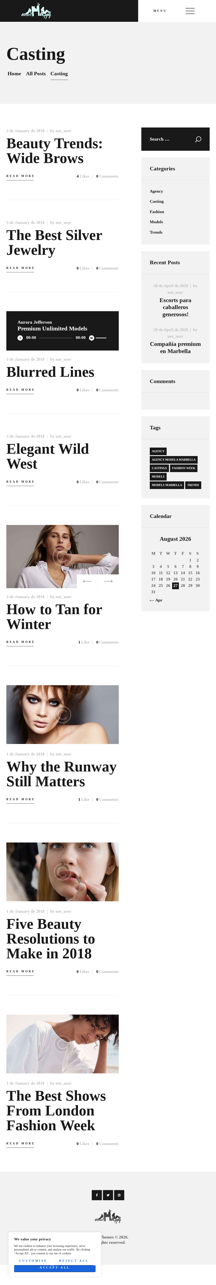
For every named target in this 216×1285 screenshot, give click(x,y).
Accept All (55, 1267)
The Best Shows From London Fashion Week (56, 1110)
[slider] (102, 338)
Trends (156, 232)
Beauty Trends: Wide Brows (54, 151)
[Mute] (91, 338)
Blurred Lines (50, 371)
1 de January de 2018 (25, 754)
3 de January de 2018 (25, 130)
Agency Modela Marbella (174, 459)
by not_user (61, 130)
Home (14, 73)
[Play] (20, 338)
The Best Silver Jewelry (54, 242)
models (158, 476)
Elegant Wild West (47, 456)
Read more (20, 176)
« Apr (157, 600)
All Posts (36, 73)
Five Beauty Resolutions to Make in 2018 (50, 938)
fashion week (183, 468)
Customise (33, 1260)
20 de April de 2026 (170, 285)
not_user (175, 292)
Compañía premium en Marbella (175, 347)
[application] (63, 337)
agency (158, 451)
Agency (156, 191)
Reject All (74, 1260)
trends (193, 485)
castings (159, 468)
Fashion (157, 211)
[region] (54, 1254)
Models (156, 221)
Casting (157, 201)
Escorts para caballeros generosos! (175, 307)
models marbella (167, 485)
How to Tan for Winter (54, 617)
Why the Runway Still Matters (61, 774)
